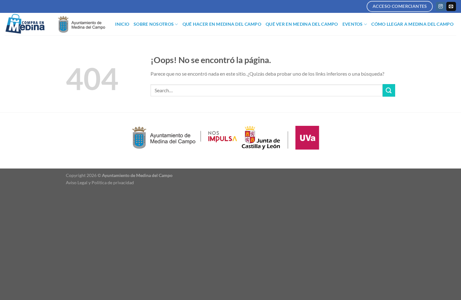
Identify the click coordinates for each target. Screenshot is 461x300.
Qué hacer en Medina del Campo (222, 24)
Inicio (122, 24)
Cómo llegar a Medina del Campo (412, 24)
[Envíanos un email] (451, 6)
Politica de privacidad (113, 182)
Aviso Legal (76, 182)
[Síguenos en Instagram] (440, 6)
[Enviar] (389, 90)
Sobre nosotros (154, 24)
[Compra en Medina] (27, 24)
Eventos (352, 24)
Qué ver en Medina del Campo (302, 24)
